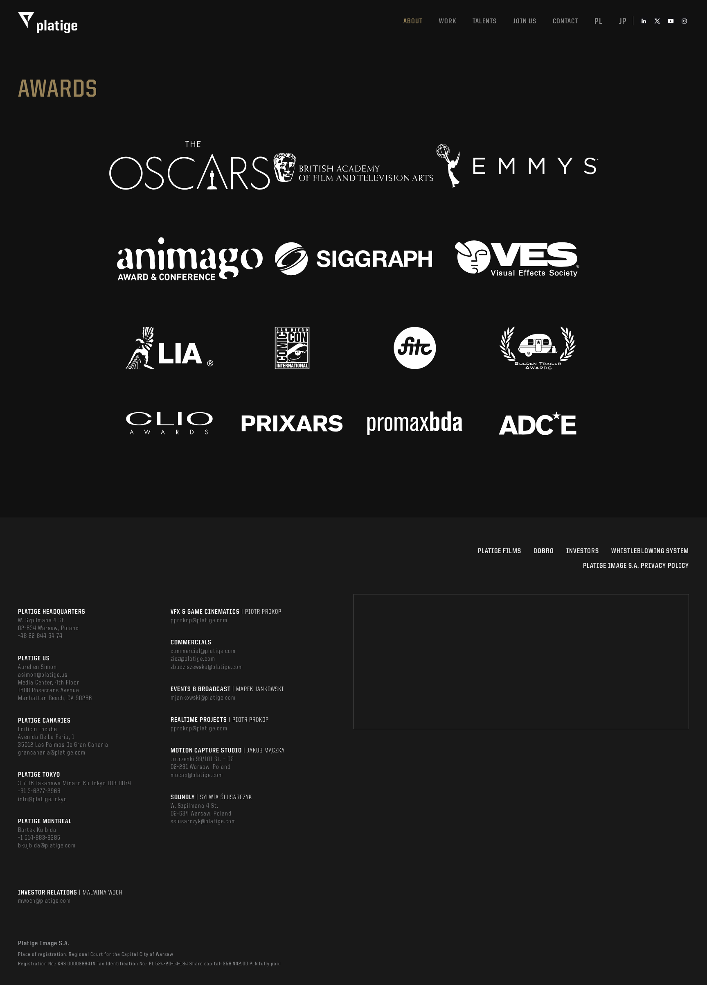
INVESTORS (582, 551)
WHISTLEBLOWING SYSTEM (650, 551)
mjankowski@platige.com (203, 698)
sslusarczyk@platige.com (203, 821)
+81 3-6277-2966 (39, 791)
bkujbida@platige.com (47, 846)
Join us (524, 21)
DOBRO (544, 551)
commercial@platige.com (203, 651)
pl (598, 22)
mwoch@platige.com (44, 901)
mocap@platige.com (197, 775)
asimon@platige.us (43, 675)
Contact (565, 21)
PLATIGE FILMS (499, 551)
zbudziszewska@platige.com (207, 667)
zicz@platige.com (193, 659)
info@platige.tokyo (42, 799)
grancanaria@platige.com (52, 753)
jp (623, 22)
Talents (485, 21)
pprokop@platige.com (199, 620)
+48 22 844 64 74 (40, 636)
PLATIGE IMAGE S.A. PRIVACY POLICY (636, 566)
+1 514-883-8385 (39, 838)
